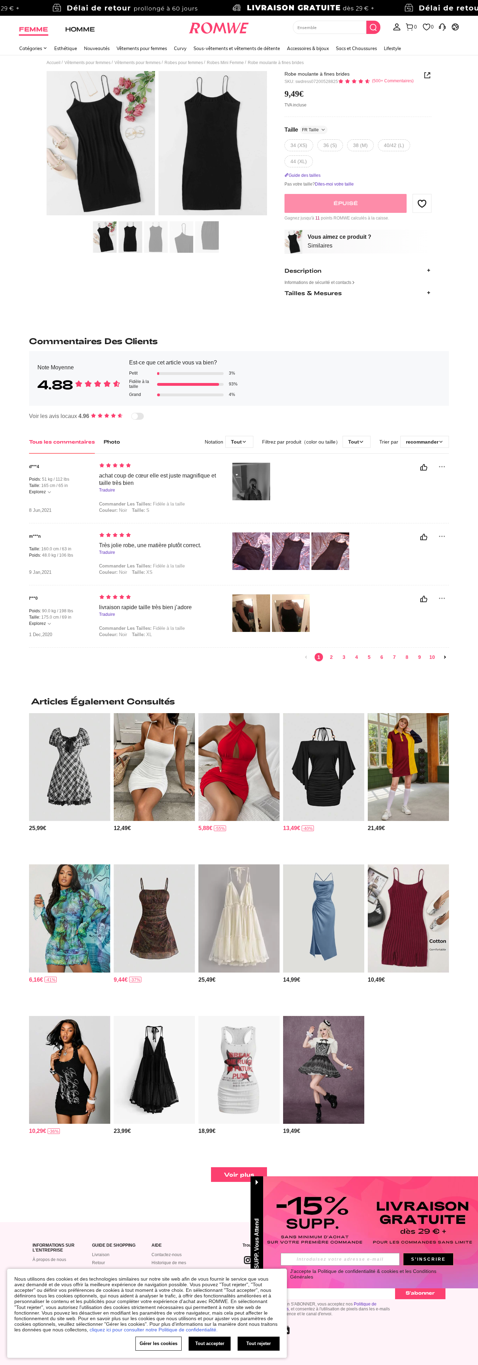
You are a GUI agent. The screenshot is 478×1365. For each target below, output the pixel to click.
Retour (98, 1262)
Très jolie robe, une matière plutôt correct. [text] (150, 545)
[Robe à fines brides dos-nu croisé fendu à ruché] (323, 918)
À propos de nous (49, 1259)
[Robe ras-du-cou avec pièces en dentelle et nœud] (154, 1070)
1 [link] (318, 657)
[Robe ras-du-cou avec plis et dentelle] (239, 918)
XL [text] (142, 634)
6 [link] (381, 657)
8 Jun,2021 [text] (40, 510)
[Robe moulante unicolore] (154, 767)
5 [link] (369, 657)
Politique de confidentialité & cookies (358, 1271)
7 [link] (394, 657)
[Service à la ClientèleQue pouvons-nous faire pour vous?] (442, 26)
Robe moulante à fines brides (317, 74)
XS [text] (142, 572)
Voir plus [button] (239, 1174)
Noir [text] (113, 510)
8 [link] (407, 657)
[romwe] (219, 26)
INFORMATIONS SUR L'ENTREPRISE (54, 1248)
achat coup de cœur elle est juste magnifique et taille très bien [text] (157, 479)
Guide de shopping (113, 1245)
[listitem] (69, 786)
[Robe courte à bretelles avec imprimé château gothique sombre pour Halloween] (323, 1070)
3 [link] (344, 657)
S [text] (140, 510)
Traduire (107, 490)
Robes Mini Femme (225, 62)
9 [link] (419, 657)
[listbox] (397, 26)
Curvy (180, 48)
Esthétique (65, 48)
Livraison (101, 1254)
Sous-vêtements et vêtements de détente (237, 48)
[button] (422, 203)
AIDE (157, 1245)
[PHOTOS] (157, 144)
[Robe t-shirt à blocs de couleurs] (408, 767)
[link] (239, 8)
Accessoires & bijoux (308, 48)
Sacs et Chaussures (356, 48)
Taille (301, 130)
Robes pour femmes (183, 62)
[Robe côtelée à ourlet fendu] (408, 918)
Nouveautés (97, 48)
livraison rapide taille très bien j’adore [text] (145, 607)
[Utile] (424, 467)
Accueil (54, 62)
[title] (239, 701)
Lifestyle (392, 48)
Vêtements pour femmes (142, 48)
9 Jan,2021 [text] (40, 572)
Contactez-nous (167, 1254)
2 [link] (331, 657)
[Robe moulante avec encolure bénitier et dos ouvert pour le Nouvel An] (239, 767)
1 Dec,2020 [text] (40, 634)
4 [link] (356, 657)
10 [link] (432, 657)
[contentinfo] (37, 828)
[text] (158, 465)
